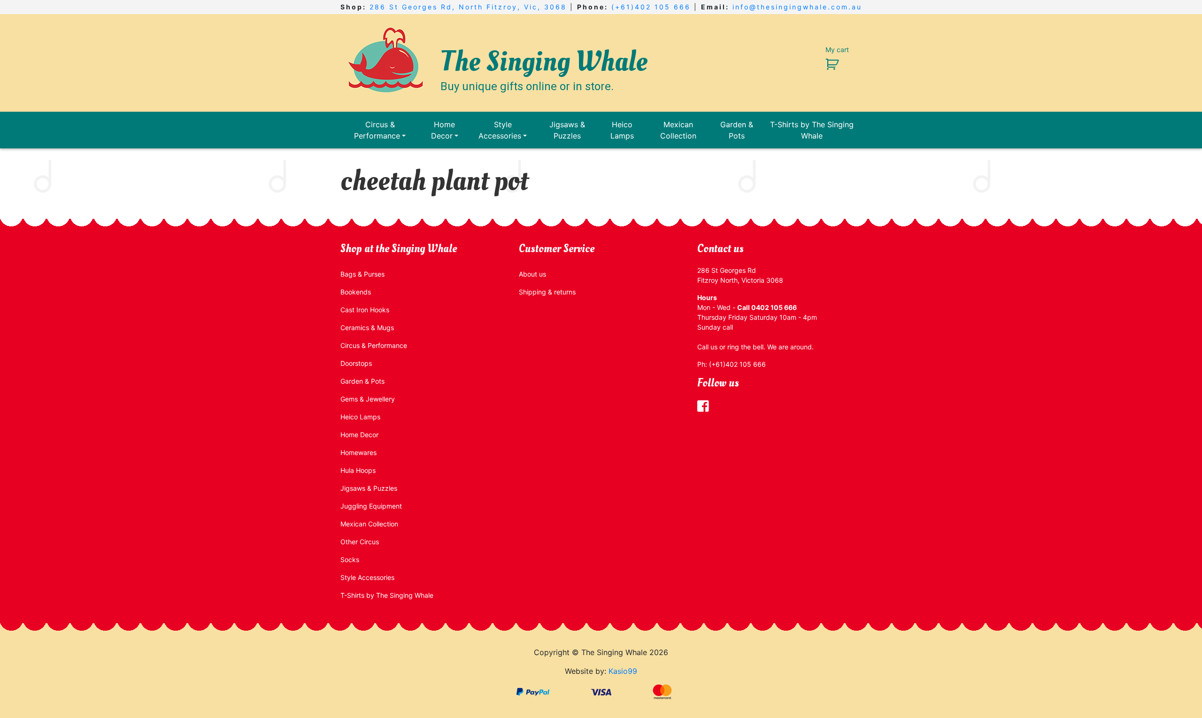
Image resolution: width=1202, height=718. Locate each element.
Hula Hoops (358, 470)
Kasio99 (623, 671)
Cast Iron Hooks (364, 310)
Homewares (358, 452)
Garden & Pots (736, 130)
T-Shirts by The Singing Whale (812, 130)
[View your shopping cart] (828, 64)
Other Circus (359, 542)
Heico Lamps (622, 130)
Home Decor (443, 130)
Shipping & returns (547, 292)
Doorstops (356, 363)
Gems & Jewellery (367, 399)
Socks (349, 560)
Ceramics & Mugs (367, 328)
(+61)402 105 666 (651, 7)
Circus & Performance (377, 130)
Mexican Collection (678, 130)
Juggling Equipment (371, 506)
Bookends (355, 292)
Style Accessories (499, 130)
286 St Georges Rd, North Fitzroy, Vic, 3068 (468, 7)
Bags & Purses (362, 274)
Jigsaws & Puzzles (567, 130)
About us (532, 274)
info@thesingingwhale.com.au (797, 7)
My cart (837, 50)
